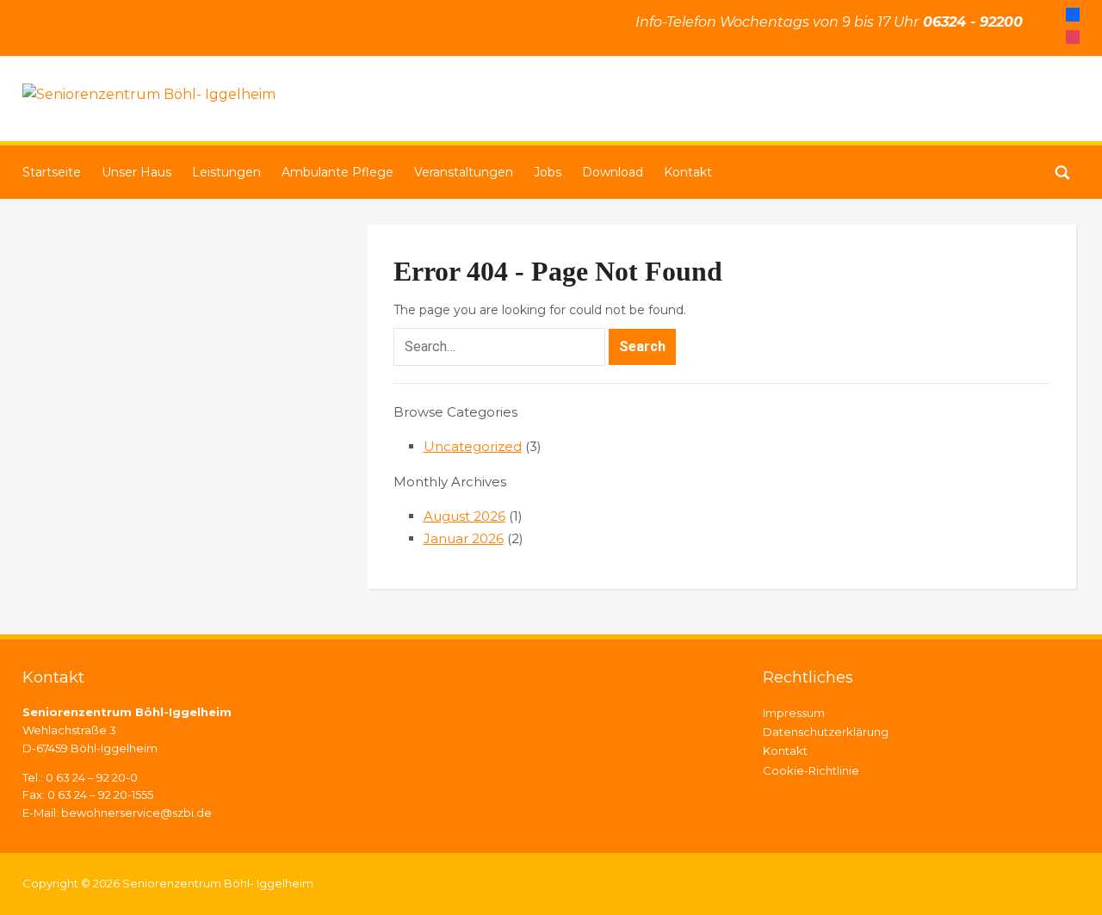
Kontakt (688, 172)
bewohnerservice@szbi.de (136, 812)
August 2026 (464, 516)
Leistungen (226, 172)
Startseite (51, 172)
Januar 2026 (464, 538)
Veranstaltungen (463, 172)
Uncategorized (473, 446)
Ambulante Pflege (337, 172)
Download (612, 172)
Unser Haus (136, 172)
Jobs (547, 172)
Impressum (794, 713)
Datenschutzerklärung (825, 732)
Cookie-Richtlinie (811, 770)
